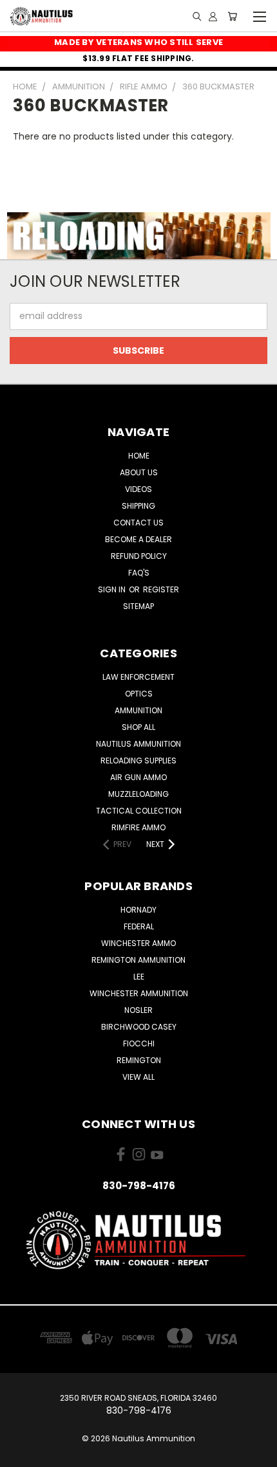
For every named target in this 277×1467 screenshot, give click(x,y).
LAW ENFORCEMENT (138, 676)
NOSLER (138, 1010)
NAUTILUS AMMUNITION (138, 743)
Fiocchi (139, 1043)
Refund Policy (139, 556)
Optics (139, 693)
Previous (20, 1454)
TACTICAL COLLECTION (139, 810)
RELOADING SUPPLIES (138, 760)
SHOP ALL (138, 727)
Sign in (113, 589)
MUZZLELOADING (138, 793)
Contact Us (138, 522)
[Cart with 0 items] (232, 16)
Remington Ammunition (138, 959)
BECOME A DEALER (138, 539)
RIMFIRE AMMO (138, 827)
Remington (139, 1060)
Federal (139, 926)
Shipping (138, 505)
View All (138, 1076)
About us (139, 472)
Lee (138, 976)
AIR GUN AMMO (138, 777)
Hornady (138, 909)
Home (138, 455)
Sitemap (138, 606)
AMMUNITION (138, 710)
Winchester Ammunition (139, 993)
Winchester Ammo (138, 943)
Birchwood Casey (139, 1026)
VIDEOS (138, 489)
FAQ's (138, 572)
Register (161, 589)
